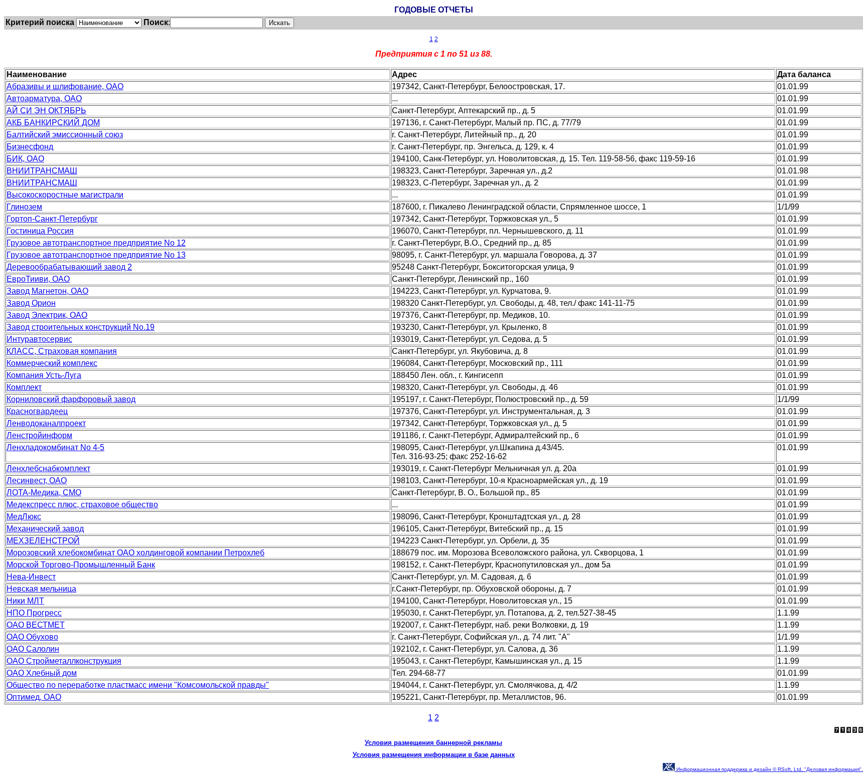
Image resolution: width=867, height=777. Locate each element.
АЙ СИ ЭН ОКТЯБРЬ (46, 110)
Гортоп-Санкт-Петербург (52, 219)
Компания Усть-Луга (44, 375)
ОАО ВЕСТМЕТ (36, 625)
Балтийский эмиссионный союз (65, 134)
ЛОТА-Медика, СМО (44, 492)
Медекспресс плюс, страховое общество (82, 504)
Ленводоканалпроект (46, 423)
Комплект (24, 387)
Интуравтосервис (39, 339)
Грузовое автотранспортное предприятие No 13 (96, 255)
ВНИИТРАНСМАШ (42, 170)
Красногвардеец (37, 411)
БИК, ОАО (25, 158)
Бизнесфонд (30, 146)
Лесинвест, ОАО (37, 480)
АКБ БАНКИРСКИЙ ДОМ (53, 122)
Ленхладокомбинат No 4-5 (55, 447)
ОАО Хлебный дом (42, 673)
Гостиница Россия (40, 231)
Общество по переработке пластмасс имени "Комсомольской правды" (138, 685)
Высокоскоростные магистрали (65, 194)
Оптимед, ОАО (34, 697)
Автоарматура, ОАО (44, 98)
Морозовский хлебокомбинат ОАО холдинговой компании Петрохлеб (135, 552)
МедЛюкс (24, 516)
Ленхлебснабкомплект (48, 468)
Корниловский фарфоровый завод (71, 399)
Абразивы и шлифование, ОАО (65, 86)
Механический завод (45, 528)
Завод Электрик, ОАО (47, 315)
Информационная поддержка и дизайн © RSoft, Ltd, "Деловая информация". (769, 769)
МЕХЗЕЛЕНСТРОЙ (43, 540)
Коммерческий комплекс (52, 363)
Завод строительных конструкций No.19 (81, 327)
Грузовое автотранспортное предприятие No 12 (96, 243)
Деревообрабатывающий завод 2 (69, 267)
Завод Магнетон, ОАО (47, 291)
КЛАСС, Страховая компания (62, 351)
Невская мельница (41, 589)
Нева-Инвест (31, 576)
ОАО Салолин (33, 649)
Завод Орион (31, 303)
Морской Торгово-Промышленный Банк (81, 564)
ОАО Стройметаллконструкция (64, 661)
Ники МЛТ (25, 601)
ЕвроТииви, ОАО (38, 279)
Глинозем (24, 207)
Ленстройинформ (39, 435)
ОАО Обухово (32, 637)
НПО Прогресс (34, 613)
